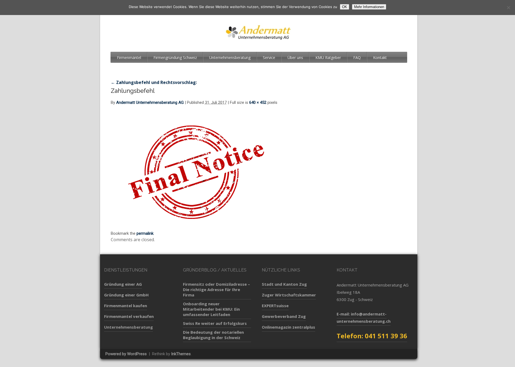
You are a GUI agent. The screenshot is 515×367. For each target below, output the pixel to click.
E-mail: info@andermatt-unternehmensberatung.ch (364, 317)
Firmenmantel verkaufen (129, 316)
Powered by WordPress (126, 353)
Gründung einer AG (123, 284)
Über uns (295, 57)
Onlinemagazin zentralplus (288, 327)
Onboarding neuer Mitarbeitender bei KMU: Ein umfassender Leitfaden (211, 309)
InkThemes (181, 353)
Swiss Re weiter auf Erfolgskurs (215, 323)
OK (344, 7)
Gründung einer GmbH (126, 295)
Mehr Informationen (369, 7)
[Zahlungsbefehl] (196, 170)
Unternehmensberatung (230, 57)
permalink (145, 233)
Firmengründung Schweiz (175, 57)
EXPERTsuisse (275, 305)
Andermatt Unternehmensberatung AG (150, 102)
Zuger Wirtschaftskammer (289, 295)
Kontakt (380, 57)
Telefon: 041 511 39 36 (372, 335)
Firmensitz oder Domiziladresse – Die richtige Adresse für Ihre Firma (216, 289)
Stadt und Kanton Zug (284, 284)
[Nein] (508, 7)
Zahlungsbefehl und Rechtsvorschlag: (154, 82)
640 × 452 (257, 102)
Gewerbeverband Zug (284, 316)
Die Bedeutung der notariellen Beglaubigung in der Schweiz (213, 334)
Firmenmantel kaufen (125, 305)
